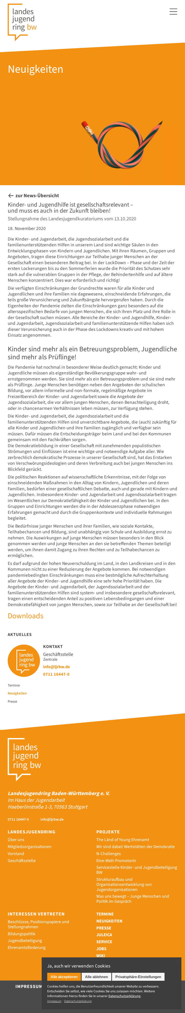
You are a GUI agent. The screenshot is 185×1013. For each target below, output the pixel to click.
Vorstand (16, 854)
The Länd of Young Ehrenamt (122, 840)
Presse (12, 702)
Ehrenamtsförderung (27, 948)
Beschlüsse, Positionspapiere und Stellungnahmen (38, 924)
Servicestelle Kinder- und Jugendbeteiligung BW (136, 870)
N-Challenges (108, 854)
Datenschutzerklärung (78, 1001)
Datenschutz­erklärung (124, 996)
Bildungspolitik (21, 934)
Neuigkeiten (17, 693)
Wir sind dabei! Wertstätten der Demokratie (135, 847)
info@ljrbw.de (56, 667)
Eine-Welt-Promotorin (116, 861)
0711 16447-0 (56, 674)
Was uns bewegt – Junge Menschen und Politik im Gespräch (132, 898)
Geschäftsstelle (22, 861)
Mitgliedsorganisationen (30, 847)
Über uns (16, 840)
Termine (14, 685)
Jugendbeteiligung (25, 941)
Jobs (101, 949)
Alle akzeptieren (64, 977)
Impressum (29, 986)
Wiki (100, 956)
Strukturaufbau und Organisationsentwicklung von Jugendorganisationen (124, 884)
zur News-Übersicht (37, 195)
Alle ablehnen (96, 977)
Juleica (104, 935)
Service (104, 942)
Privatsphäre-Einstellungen (138, 977)
